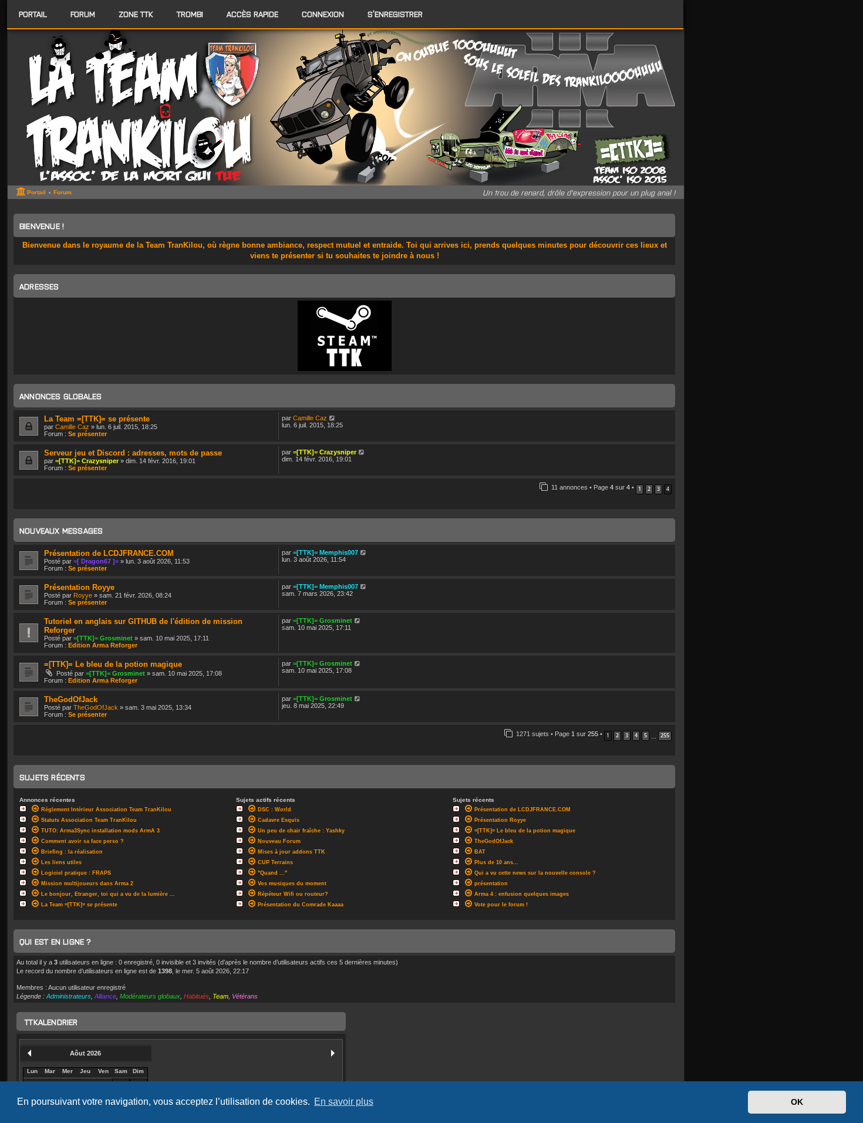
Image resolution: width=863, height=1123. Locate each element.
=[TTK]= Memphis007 (325, 552)
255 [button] (664, 735)
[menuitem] (83, 14)
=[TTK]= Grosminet (103, 638)
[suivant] (333, 1053)
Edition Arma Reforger (102, 645)
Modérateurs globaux (150, 996)
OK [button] (797, 1102)
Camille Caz (72, 426)
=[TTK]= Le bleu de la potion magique (113, 664)
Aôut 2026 (85, 1053)
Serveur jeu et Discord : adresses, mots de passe (133, 452)
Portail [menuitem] (33, 14)
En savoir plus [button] (343, 1102)
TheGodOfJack (70, 699)
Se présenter (87, 433)
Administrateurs (68, 996)
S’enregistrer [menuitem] (395, 14)
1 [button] (639, 489)
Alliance (105, 996)
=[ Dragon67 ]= (96, 561)
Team (220, 996)
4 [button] (636, 735)
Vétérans (245, 996)
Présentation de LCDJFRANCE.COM (109, 553)
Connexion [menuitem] (323, 14)
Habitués (196, 996)
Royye (82, 595)
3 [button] (658, 489)
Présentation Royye (79, 587)
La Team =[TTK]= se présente (97, 418)
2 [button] (649, 489)
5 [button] (645, 735)
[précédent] (29, 1053)
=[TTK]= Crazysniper (87, 460)
